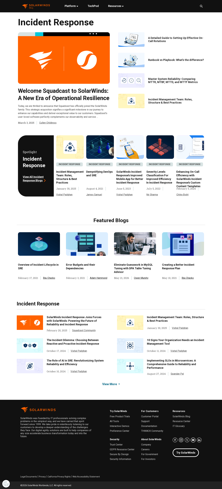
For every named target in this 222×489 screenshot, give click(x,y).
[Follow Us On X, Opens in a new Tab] (187, 440)
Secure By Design (119, 454)
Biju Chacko (49, 278)
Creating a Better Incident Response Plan (178, 266)
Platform (70, 6)
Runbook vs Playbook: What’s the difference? (176, 59)
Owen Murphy (141, 278)
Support (145, 421)
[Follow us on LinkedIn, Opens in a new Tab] (199, 440)
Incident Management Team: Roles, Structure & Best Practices (170, 101)
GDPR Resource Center (122, 449)
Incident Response (69, 164)
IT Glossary (179, 426)
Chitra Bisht (182, 194)
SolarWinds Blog (181, 416)
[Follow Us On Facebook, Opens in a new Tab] (175, 440)
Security (114, 439)
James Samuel (94, 194)
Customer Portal (149, 416)
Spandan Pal (177, 373)
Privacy (42, 476)
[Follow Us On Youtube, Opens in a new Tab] (193, 440)
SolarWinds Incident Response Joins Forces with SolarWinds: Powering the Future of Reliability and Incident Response (74, 321)
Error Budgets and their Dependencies (80, 266)
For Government (149, 454)
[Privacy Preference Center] (6, 483)
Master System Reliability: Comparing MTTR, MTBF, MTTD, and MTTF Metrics (173, 80)
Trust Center (116, 444)
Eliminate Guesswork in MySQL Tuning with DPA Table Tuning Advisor (133, 268)
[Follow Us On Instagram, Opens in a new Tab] (181, 440)
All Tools (114, 421)
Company (146, 444)
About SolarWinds (151, 439)
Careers (145, 449)
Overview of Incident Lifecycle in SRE (38, 266)
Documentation (149, 426)
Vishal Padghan (64, 194)
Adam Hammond (98, 278)
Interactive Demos (119, 426)
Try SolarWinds (118, 411)
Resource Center (181, 421)
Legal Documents (28, 476)
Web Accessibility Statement (86, 476)
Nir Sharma (152, 194)
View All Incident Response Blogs (33, 178)
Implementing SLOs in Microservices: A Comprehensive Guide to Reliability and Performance (171, 364)
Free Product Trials (120, 416)
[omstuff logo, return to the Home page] (36, 6)
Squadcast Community (84, 330)
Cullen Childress (47, 122)
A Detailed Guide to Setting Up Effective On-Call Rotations (175, 39)
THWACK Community (152, 430)
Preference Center (119, 430)
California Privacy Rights (59, 476)
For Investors (148, 459)
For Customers (150, 411)
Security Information (120, 459)
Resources (115, 6)
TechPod (93, 6)
